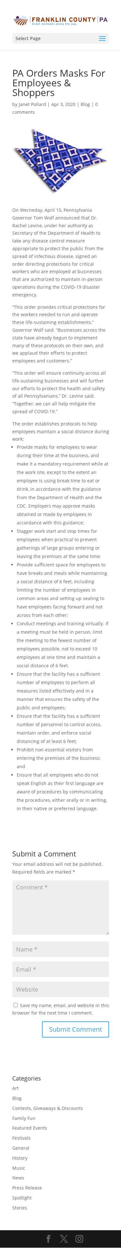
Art (15, 1088)
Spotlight (22, 1198)
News (18, 1178)
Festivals (21, 1138)
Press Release (27, 1188)
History (19, 1158)
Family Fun (23, 1118)
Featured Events (29, 1128)
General (20, 1148)
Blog (85, 104)
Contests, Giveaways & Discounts (47, 1108)
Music (18, 1168)
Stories (19, 1208)
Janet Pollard (32, 104)
